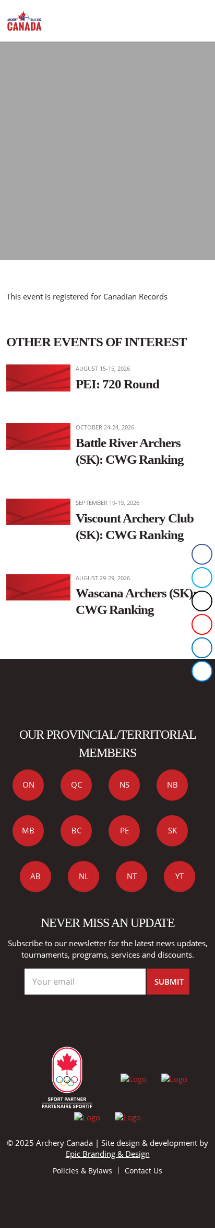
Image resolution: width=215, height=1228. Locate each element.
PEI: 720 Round (117, 383)
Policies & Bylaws (82, 1170)
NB (172, 784)
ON (28, 784)
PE (124, 830)
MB (28, 830)
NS (124, 784)
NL (84, 876)
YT (179, 876)
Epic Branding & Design (108, 1153)
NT (132, 876)
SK (172, 830)
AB (35, 876)
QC (76, 784)
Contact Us (143, 1170)
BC (76, 830)
